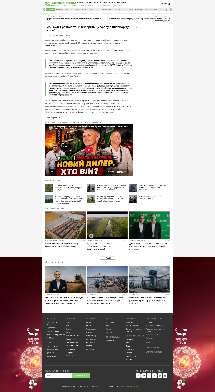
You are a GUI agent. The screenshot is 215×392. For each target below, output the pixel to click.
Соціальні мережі (135, 336)
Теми (49, 342)
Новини (61, 240)
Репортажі (90, 349)
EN (165, 4)
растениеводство (95, 122)
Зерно (77, 9)
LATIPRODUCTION (154, 352)
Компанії (109, 329)
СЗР (85, 122)
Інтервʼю (56, 294)
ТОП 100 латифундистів (55, 334)
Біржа (149, 342)
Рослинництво (52, 346)
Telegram (129, 346)
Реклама (130, 319)
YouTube (129, 343)
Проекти (50, 319)
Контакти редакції (153, 334)
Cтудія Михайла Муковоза (129, 386)
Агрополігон (51, 328)
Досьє (108, 325)
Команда (149, 338)
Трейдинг (50, 353)
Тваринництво (151, 9)
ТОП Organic (51, 338)
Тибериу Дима (87, 67)
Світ (71, 9)
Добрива (93, 9)
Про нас (149, 322)
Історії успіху (91, 336)
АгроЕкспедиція (52, 331)
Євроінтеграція (62, 9)
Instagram (130, 349)
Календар (110, 322)
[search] (169, 4)
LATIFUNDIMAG (153, 347)
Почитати (91, 319)
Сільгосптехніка (105, 9)
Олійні (84, 9)
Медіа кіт (129, 322)
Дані (108, 319)
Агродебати (90, 342)
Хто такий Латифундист (155, 325)
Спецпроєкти (91, 329)
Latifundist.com (154, 319)
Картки (89, 346)
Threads (129, 359)
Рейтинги (90, 332)
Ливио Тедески (74, 76)
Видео (101, 240)
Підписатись (81, 375)
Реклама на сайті (132, 325)
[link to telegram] (138, 375)
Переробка (117, 9)
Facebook (129, 339)
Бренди (109, 332)
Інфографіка (110, 340)
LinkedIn (129, 353)
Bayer (117, 40)
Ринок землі (128, 9)
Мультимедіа (112, 337)
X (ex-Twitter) (131, 356)
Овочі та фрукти (165, 9)
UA (162, 4)
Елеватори (139, 9)
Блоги (96, 294)
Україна (51, 9)
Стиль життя (91, 339)
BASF (56, 40)
